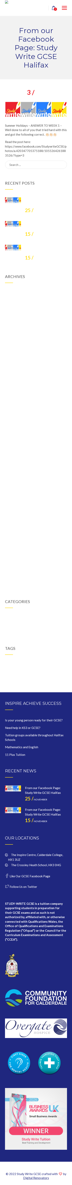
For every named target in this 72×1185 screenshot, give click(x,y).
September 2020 (16, 461)
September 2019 (16, 480)
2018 (11, 664)
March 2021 (13, 422)
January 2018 (14, 571)
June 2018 (12, 539)
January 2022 (14, 357)
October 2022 (14, 299)
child (17, 664)
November (36, 211)
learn (55, 664)
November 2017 (16, 577)
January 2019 (14, 493)
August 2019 (13, 487)
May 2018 (12, 545)
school (62, 664)
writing (30, 668)
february (39, 664)
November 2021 (16, 370)
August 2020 (13, 467)
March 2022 (13, 344)
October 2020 (14, 454)
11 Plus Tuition (15, 754)
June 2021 (12, 403)
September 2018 (16, 519)
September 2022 (16, 306)
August (36, 93)
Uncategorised (15, 631)
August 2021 (13, 390)
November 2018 (16, 506)
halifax (48, 664)
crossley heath (27, 664)
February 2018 (15, 564)
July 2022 (11, 318)
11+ (7, 664)
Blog (8, 618)
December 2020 (15, 442)
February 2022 (15, 351)
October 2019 (14, 474)
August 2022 (13, 312)
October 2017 (14, 584)
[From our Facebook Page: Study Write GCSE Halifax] (13, 205)
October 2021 (14, 377)
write (23, 668)
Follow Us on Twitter (23, 886)
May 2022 (12, 331)
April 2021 (12, 416)
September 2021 (16, 383)
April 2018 (12, 551)
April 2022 (12, 338)
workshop (15, 668)
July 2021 (11, 396)
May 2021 (12, 409)
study (7, 668)
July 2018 (11, 532)
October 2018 (14, 513)
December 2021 (15, 364)
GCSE (9, 624)
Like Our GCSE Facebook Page (29, 876)
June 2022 (12, 325)
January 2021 (14, 435)
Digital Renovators (36, 1178)
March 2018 (13, 558)
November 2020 (16, 448)
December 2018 (15, 500)
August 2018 (13, 526)
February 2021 (15, 429)
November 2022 (16, 293)
